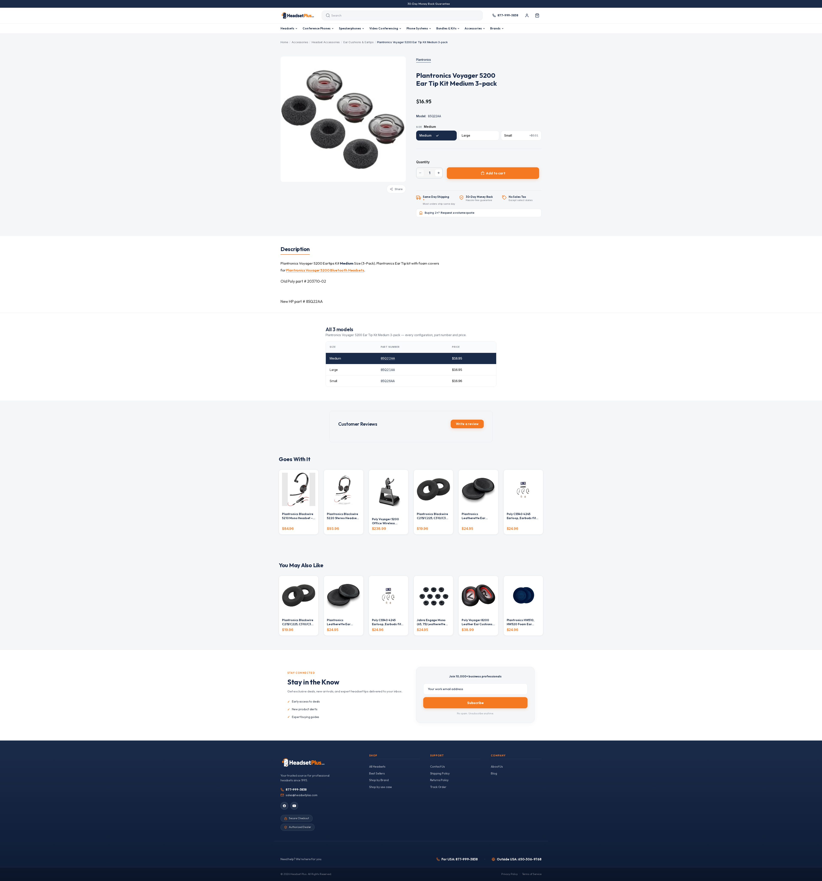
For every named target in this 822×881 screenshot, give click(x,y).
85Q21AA (388, 370)
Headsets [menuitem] (287, 28)
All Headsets (377, 766)
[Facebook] (284, 806)
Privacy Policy (509, 874)
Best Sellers (377, 773)
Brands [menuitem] (495, 28)
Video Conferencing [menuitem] (383, 28)
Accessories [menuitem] (473, 28)
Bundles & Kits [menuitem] (446, 28)
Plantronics (423, 59)
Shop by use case (380, 787)
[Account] (527, 15)
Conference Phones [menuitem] (317, 28)
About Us (497, 766)
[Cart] (537, 15)
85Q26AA (388, 381)
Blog (494, 773)
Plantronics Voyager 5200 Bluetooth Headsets (325, 270)
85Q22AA (388, 358)
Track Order (438, 787)
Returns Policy (439, 780)
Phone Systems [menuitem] (417, 28)
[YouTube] (294, 806)
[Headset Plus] (298, 15)
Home (284, 42)
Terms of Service (531, 874)
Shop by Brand (379, 780)
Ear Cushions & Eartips (358, 42)
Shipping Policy (440, 773)
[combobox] (398, 15)
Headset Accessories (326, 42)
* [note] (439, 200)
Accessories (300, 42)
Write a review (467, 424)
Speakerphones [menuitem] (350, 28)
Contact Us (437, 766)
